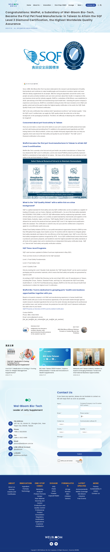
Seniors (67, 498)
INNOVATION (26, 483)
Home (29, 5)
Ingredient (25, 486)
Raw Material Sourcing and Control (39, 501)
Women (67, 491)
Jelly (53, 486)
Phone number (84, 413)
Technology (26, 491)
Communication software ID (88, 421)
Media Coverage (31, 28)
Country (59, 429)
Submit (79, 454)
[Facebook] (51, 544)
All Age (67, 489)
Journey (12, 489)
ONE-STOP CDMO (40, 484)
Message (60, 436)
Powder (53, 493)
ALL (15, 28)
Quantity (82, 429)
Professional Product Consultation (39, 512)
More (79, 5)
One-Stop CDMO (60, 5)
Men (67, 494)
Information (21, 28)
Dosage (71, 5)
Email (58, 413)
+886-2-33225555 (20, 432)
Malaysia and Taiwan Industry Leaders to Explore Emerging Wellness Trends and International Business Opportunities (87, 371)
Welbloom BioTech (20, 455)
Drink (54, 491)
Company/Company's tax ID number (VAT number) (91, 404)
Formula (26, 489)
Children (68, 496)
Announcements (82, 489)
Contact (90, 5)
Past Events (81, 498)
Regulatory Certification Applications (39, 519)
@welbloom (18, 449)
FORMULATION (68, 484)
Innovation (47, 5)
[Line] (56, 544)
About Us (36, 5)
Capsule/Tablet (53, 496)
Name (59, 403)
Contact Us (96, 493)
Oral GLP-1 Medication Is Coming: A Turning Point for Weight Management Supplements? (21, 371)
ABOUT (11, 483)
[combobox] (82, 416)
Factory (95, 486)
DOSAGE (54, 483)
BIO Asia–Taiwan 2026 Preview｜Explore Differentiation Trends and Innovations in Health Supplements (53, 371)
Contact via (60, 421)
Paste (54, 489)
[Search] (98, 5)
